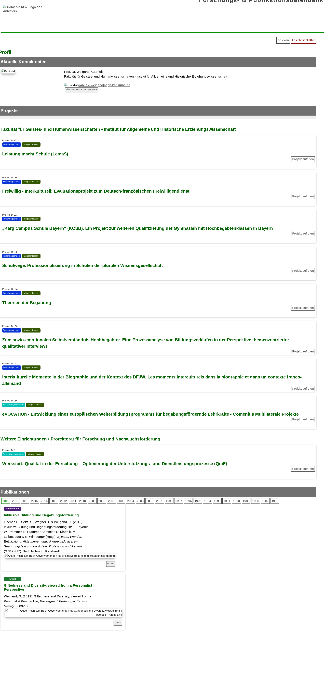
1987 (265, 501)
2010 (82, 501)
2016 (25, 501)
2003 (140, 501)
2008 (101, 501)
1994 (207, 501)
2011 (73, 501)
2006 (121, 501)
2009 (92, 501)
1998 (169, 501)
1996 (188, 501)
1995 (198, 501)
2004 (130, 501)
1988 (255, 501)
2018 (5, 501)
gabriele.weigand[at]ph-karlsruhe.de (104, 85)
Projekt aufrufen (303, 159)
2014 (44, 501)
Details (110, 563)
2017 (15, 501)
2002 (149, 501)
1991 (226, 501)
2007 (111, 501)
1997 (178, 501)
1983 (275, 501)
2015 (34, 501)
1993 (217, 501)
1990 (236, 501)
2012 (63, 501)
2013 (53, 501)
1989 (246, 501)
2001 (159, 501)
